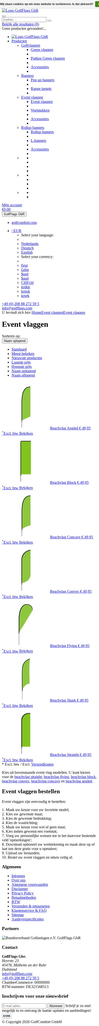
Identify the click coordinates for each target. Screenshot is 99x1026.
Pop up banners (42, 80)
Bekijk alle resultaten (20, 24)
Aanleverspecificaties (28, 919)
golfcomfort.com (24, 222)
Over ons (18, 880)
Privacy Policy (23, 893)
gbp (25, 270)
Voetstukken (40, 110)
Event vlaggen (32, 97)
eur (24, 265)
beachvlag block (83, 777)
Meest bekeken (23, 354)
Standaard (19, 349)
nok (25, 291)
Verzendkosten (42, 764)
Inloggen (18, 876)
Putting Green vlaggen (48, 58)
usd (24, 274)
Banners (27, 76)
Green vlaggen (42, 50)
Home (36, 312)
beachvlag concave (45, 781)
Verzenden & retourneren (31, 906)
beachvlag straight (28, 777)
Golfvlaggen (30, 45)
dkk (25, 287)
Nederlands (29, 244)
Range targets (41, 89)
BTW (16, 902)
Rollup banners (32, 128)
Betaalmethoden (24, 897)
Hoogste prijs (22, 367)
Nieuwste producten (27, 358)
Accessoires (40, 67)
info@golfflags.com (17, 308)
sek (25, 296)
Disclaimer (20, 889)
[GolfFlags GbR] (20, 10)
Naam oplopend (14, 341)
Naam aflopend (23, 375)
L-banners (38, 140)
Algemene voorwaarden (30, 884)
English (27, 252)
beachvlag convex (15, 781)
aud (25, 278)
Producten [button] (19, 41)
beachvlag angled (79, 781)
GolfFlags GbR (14, 214)
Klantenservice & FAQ (29, 910)
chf (27, 283)
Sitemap (18, 915)
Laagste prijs (21, 362)
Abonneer (55, 1006)
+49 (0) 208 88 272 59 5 (20, 304)
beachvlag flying (56, 777)
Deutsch (27, 248)
